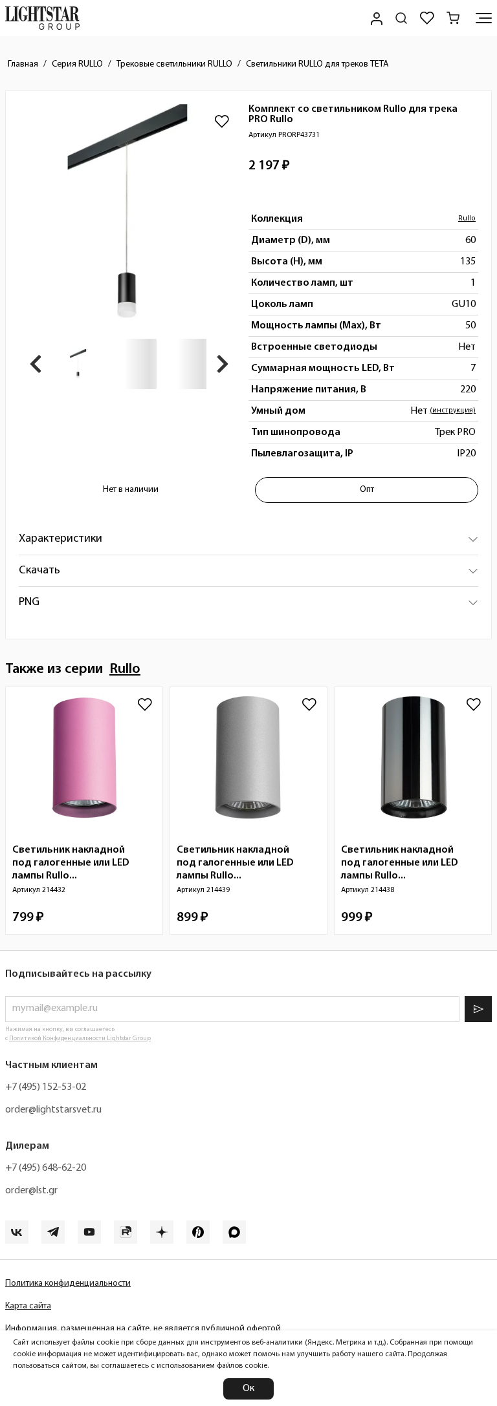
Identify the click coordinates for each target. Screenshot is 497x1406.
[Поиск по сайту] (401, 18)
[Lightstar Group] (42, 18)
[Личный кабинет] (375, 18)
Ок (248, 1388)
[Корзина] (453, 18)
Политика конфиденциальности (68, 1283)
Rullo (467, 218)
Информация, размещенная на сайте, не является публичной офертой (143, 1329)
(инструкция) (453, 410)
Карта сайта (28, 1306)
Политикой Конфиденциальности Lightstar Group (80, 1038)
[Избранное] (427, 18)
